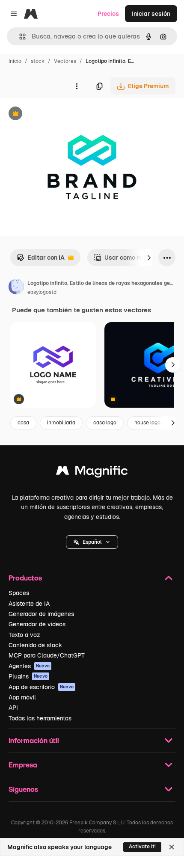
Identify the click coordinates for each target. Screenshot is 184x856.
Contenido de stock (35, 645)
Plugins (28, 676)
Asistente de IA (29, 603)
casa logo (104, 422)
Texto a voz (24, 635)
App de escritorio (41, 687)
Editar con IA (41, 260)
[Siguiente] (149, 257)
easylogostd (41, 292)
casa (23, 422)
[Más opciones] (76, 86)
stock (38, 61)
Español (92, 542)
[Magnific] (92, 472)
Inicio (15, 61)
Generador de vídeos (37, 624)
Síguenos (23, 789)
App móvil (22, 697)
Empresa (23, 764)
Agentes (29, 666)
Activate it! (142, 846)
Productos (25, 577)
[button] (92, 542)
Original (55, 114)
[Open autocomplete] (19, 36)
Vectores (65, 61)
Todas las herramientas (40, 718)
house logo (147, 422)
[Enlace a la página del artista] (16, 288)
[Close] (171, 847)
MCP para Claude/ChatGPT (47, 655)
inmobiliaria (61, 422)
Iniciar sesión (151, 14)
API (13, 707)
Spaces (19, 593)
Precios (108, 14)
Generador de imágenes (41, 614)
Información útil (34, 740)
